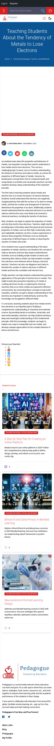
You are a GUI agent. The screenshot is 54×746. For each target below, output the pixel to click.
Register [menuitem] (14, 3)
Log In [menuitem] (4, 3)
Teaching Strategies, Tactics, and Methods (18, 134)
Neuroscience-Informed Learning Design (23, 601)
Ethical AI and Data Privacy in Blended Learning (26, 521)
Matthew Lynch (15, 143)
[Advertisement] (27, 95)
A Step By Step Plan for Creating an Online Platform (25, 440)
